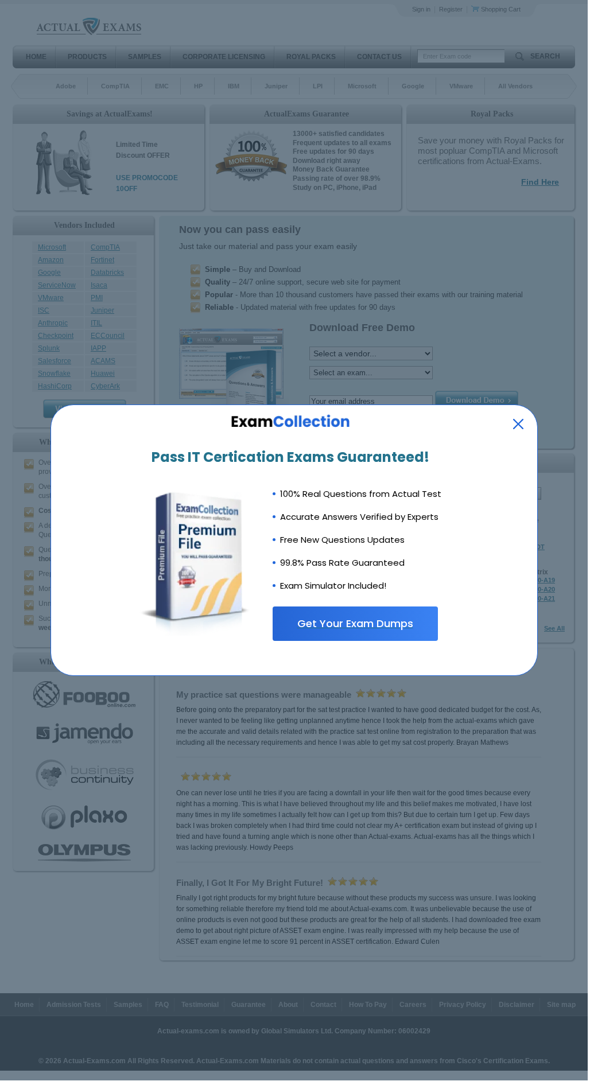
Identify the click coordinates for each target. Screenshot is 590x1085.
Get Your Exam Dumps (355, 623)
